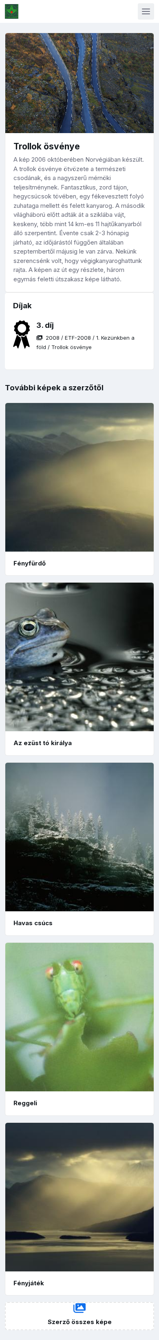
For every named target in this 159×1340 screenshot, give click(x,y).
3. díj (45, 325)
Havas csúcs (33, 923)
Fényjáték (28, 1283)
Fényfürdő (29, 563)
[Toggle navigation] (146, 11)
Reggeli (25, 1103)
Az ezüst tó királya (42, 743)
